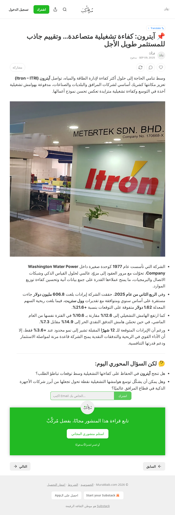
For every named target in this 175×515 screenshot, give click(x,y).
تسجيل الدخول (18, 9)
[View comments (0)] (150, 67)
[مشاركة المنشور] (55, 9)
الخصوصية (87, 485)
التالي (23, 466)
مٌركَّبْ (152, 53)
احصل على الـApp (66, 495)
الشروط (73, 485)
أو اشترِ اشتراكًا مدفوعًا (87, 445)
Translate (156, 28)
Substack (103, 506)
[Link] (152, 363)
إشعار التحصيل (56, 485)
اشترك (41, 9)
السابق (151, 466)
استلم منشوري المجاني (87, 433)
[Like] (161, 67)
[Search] (64, 9)
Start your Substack (100, 495)
